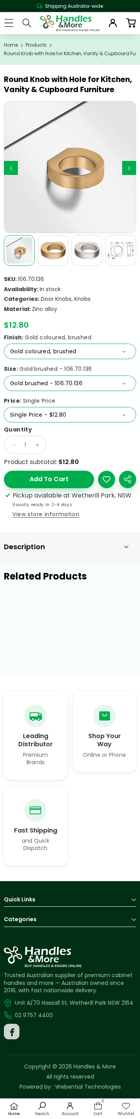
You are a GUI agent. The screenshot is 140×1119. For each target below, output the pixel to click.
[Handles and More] (70, 23)
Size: (48, 369)
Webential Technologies (88, 1087)
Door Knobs (56, 299)
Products (36, 45)
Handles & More (95, 1066)
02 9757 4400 (34, 1015)
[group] (19, 250)
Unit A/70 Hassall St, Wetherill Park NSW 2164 (74, 1003)
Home (11, 45)
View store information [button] (45, 514)
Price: (30, 401)
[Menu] (9, 23)
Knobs (82, 299)
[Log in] (113, 23)
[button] (131, 23)
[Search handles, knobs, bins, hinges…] (27, 23)
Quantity (18, 429)
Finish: (47, 337)
